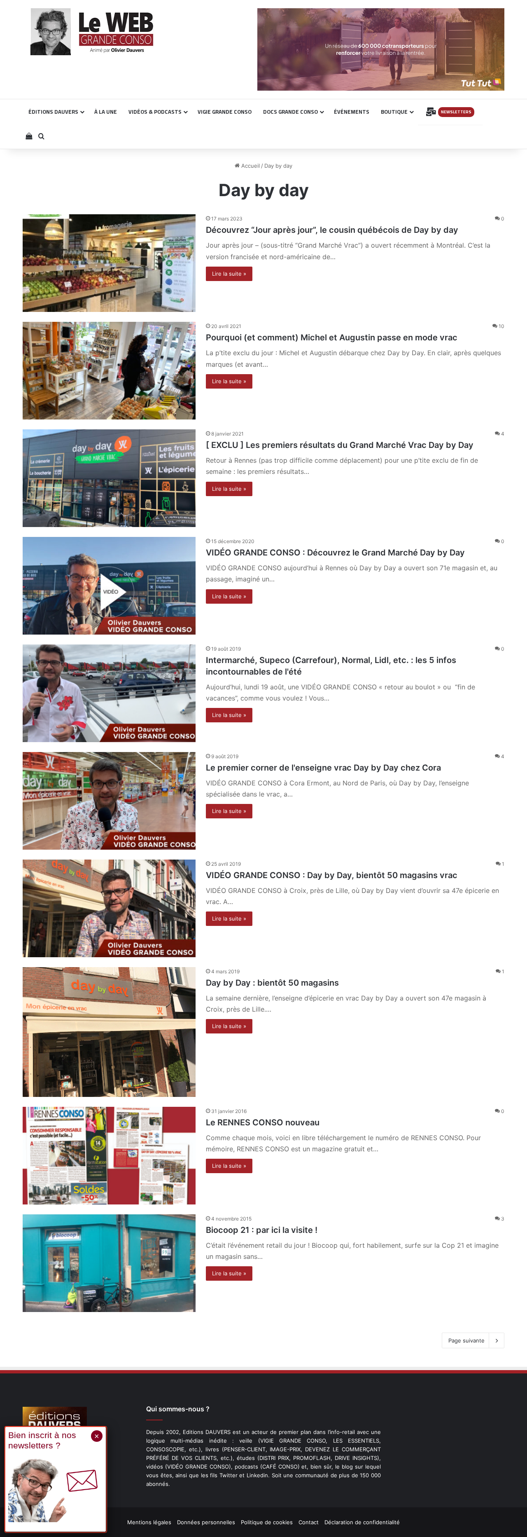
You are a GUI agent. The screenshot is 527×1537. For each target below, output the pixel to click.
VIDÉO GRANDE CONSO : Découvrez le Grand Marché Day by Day (335, 553)
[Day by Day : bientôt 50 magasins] (109, 1032)
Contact (308, 1522)
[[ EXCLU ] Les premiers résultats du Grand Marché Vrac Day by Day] (109, 478)
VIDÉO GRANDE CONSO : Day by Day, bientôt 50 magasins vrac (331, 875)
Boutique (394, 112)
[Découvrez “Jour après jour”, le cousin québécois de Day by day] (109, 263)
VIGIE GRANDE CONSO (225, 112)
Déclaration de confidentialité (362, 1522)
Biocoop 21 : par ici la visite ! (261, 1230)
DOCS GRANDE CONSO (290, 112)
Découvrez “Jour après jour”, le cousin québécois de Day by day (332, 230)
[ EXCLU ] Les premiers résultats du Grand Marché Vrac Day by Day (339, 445)
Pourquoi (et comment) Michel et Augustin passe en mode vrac (331, 337)
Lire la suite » (229, 273)
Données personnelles (206, 1522)
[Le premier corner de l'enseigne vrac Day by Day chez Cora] (109, 801)
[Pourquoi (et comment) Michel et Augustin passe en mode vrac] (109, 370)
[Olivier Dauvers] (92, 31)
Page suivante (466, 1340)
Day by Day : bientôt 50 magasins (272, 983)
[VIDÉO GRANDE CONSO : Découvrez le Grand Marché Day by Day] (109, 586)
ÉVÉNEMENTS (351, 112)
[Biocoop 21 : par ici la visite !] (109, 1263)
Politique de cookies (267, 1522)
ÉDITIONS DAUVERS (53, 112)
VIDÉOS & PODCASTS (155, 112)
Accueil (250, 165)
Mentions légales (149, 1522)
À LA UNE (105, 112)
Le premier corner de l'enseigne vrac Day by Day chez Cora (323, 768)
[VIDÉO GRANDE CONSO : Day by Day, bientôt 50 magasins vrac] (109, 908)
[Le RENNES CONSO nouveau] (109, 1155)
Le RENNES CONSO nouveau (262, 1122)
